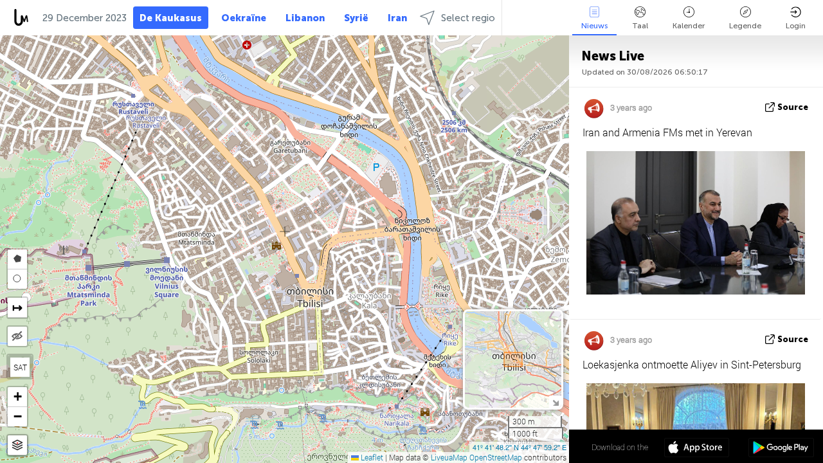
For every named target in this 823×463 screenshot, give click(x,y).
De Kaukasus (171, 18)
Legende (745, 25)
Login (796, 25)
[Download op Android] (780, 449)
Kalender (689, 25)
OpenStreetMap (495, 457)
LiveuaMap (449, 457)
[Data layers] (17, 445)
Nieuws (594, 25)
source (792, 107)
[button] (17, 397)
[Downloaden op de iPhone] (696, 449)
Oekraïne (243, 18)
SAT (20, 367)
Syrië (356, 18)
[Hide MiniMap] (555, 401)
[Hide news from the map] (17, 336)
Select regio (468, 18)
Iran (397, 18)
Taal (640, 25)
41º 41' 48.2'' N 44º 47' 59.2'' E (519, 447)
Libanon (305, 18)
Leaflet (371, 457)
